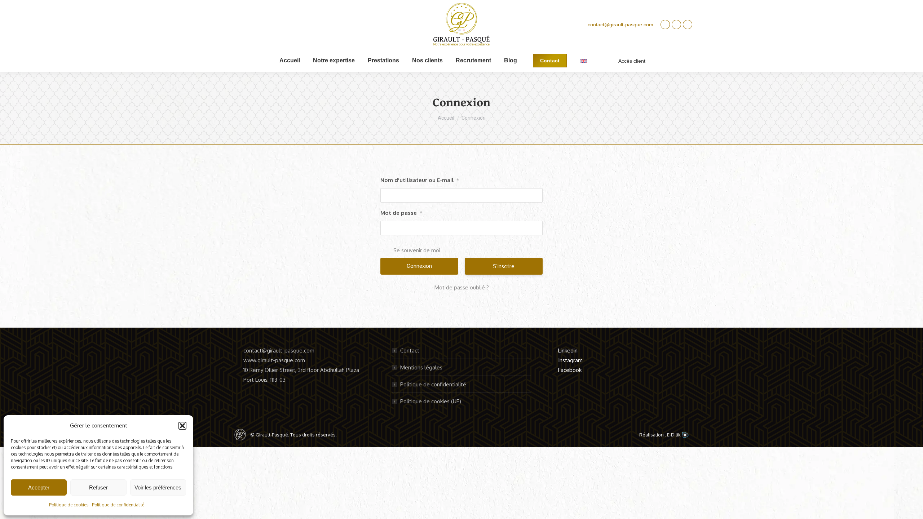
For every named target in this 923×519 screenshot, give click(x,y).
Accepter (38, 487)
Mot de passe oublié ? (461, 287)
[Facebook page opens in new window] (687, 24)
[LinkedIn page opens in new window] (665, 24)
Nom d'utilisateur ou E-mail (419, 180)
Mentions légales (421, 367)
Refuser (98, 487)
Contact (409, 350)
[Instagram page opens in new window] (676, 24)
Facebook (570, 370)
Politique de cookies (68, 504)
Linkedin (568, 350)
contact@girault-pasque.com (620, 24)
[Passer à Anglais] (584, 60)
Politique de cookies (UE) (430, 401)
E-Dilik (674, 435)
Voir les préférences (157, 487)
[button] (182, 425)
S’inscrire (504, 266)
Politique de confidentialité (118, 504)
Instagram (570, 360)
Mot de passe (401, 212)
